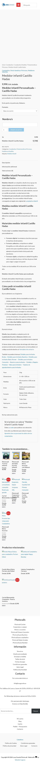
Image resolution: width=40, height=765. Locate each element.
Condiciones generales (20, 664)
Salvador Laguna (20, 760)
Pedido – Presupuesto (20, 726)
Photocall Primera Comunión (20, 632)
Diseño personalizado (20, 654)
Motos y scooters (20, 629)
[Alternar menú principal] (18, 5)
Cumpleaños (9, 65)
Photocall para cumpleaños (20, 637)
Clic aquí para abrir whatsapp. (20, 701)
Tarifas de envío (20, 659)
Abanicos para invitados (17, 362)
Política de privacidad (20, 669)
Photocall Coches (20, 624)
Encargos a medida (20, 656)
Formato (5, 107)
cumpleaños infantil (32, 201)
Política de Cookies (11, 743)
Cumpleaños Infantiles (20, 65)
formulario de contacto (27, 349)
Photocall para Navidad (20, 643)
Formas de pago (20, 662)
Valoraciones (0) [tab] (7, 170)
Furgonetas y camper (20, 627)
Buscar (36, 711)
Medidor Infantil (11, 153)
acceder (11, 427)
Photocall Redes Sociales (20, 640)
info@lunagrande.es (20, 683)
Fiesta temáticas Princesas (18, 70)
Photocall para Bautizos (20, 635)
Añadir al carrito (16, 130)
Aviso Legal (20, 667)
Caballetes (20, 739)
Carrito (20, 724)
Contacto (20, 729)
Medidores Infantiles (8, 151)
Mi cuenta (20, 719)
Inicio (3, 65)
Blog (20, 721)
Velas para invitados (15, 365)
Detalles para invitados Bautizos (17, 357)
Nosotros (20, 651)
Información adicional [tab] (9, 166)
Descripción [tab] (6, 162)
